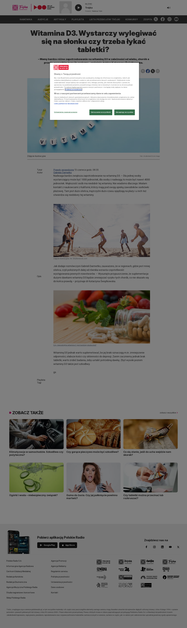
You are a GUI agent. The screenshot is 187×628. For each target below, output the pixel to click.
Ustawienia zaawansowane (65, 112)
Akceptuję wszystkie (124, 112)
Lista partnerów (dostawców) (66, 104)
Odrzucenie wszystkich (101, 112)
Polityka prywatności (73, 89)
